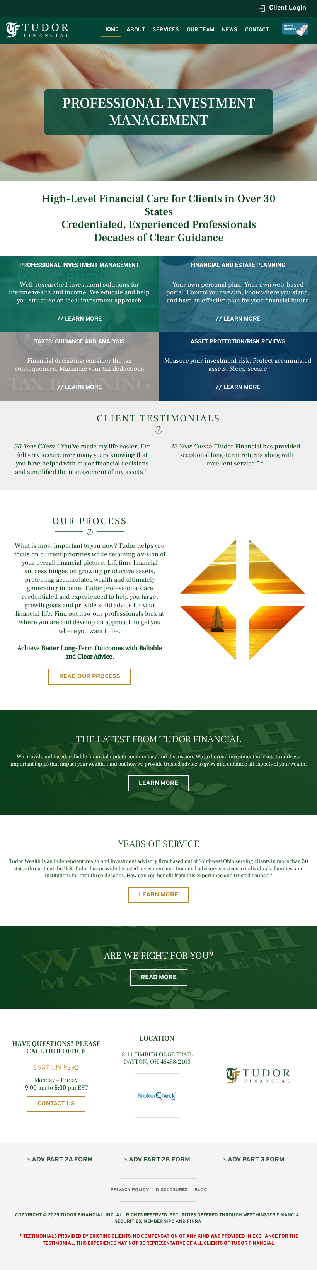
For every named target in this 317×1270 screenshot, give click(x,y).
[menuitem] (111, 30)
